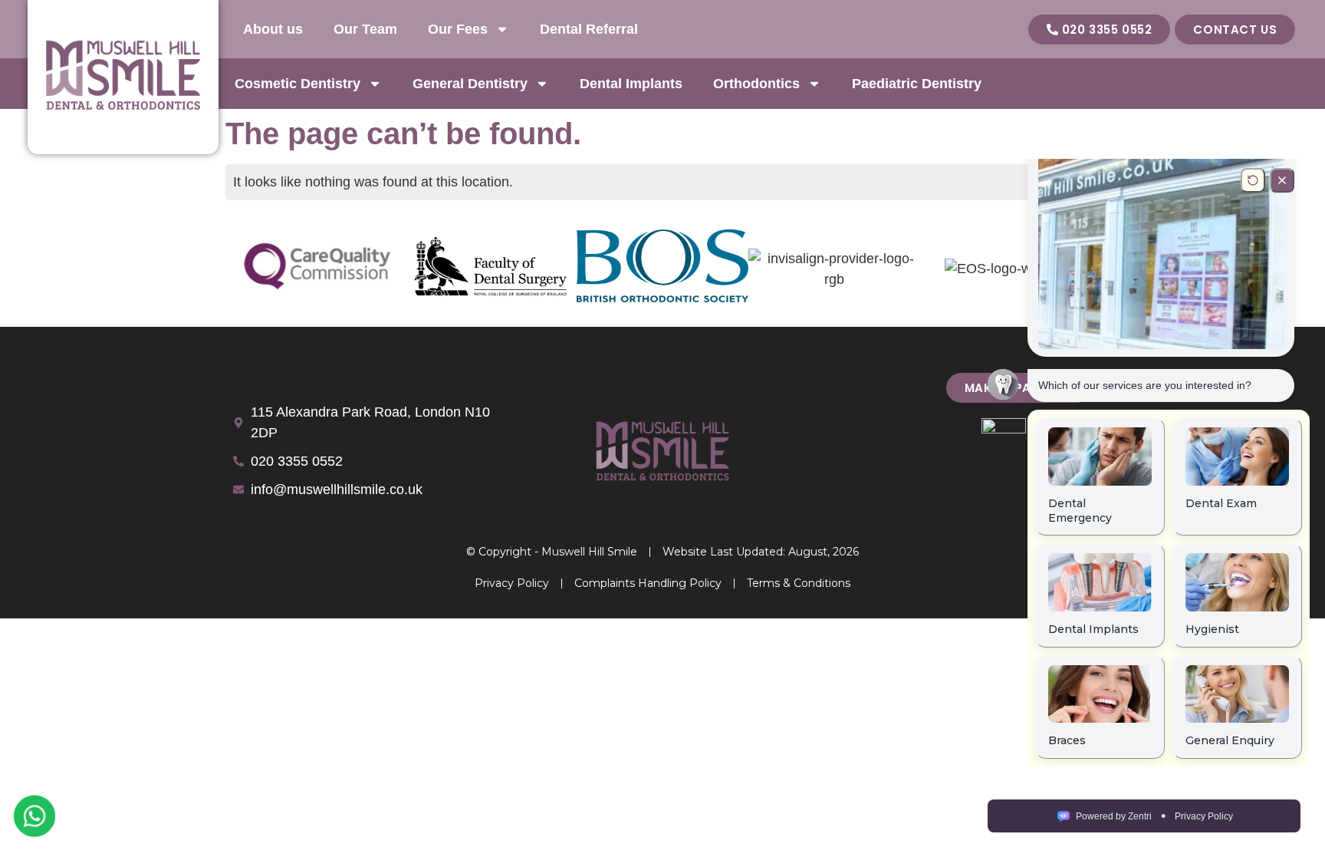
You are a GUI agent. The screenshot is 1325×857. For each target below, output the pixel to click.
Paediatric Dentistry (916, 83)
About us (273, 29)
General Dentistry (470, 83)
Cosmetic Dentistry (297, 83)
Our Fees (458, 29)
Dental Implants (631, 83)
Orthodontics (756, 83)
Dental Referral (589, 29)
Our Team (365, 29)
